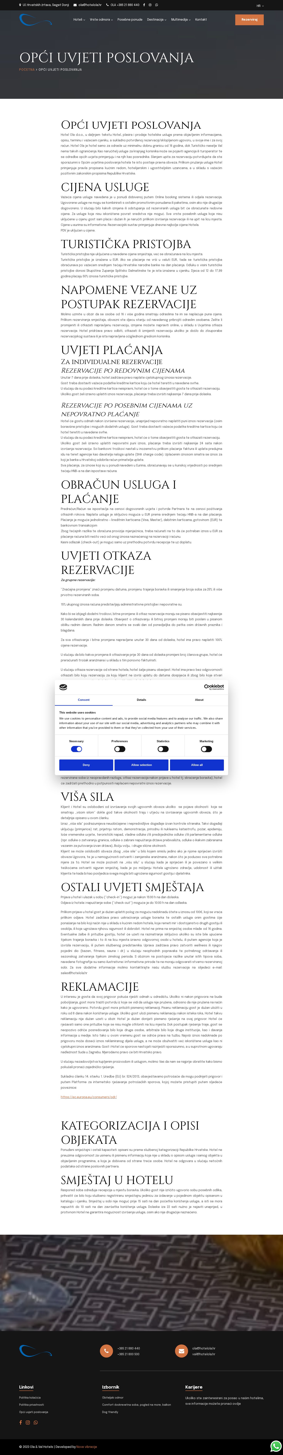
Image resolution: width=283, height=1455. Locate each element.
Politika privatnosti (31, 1405)
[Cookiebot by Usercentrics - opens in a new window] (207, 687)
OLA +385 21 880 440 (125, 5)
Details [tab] (141, 700)
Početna (27, 69)
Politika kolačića (30, 1397)
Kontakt (201, 19)
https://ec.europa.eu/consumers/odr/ (89, 1097)
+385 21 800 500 (128, 1354)
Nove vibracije (86, 1447)
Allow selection (141, 765)
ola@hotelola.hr (90, 5)
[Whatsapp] (156, 4)
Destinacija (155, 19)
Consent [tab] (84, 700)
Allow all (197, 765)
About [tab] (199, 700)
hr (259, 6)
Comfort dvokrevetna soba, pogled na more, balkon (136, 1405)
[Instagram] (150, 4)
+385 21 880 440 (128, 1348)
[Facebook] (144, 4)
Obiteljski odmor (112, 1397)
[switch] (119, 749)
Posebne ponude (130, 19)
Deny (86, 765)
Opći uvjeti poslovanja (33, 1412)
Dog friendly (110, 1412)
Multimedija (179, 19)
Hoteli (78, 19)
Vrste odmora (100, 19)
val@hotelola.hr (203, 1354)
